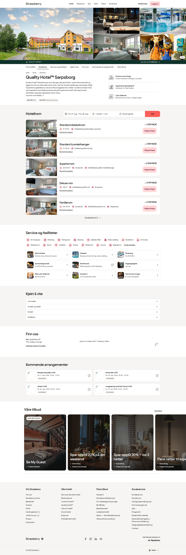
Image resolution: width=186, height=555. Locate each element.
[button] (41, 128)
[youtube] (101, 539)
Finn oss (85, 67)
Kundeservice (137, 495)
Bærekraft (30, 501)
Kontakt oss (136, 498)
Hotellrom (43, 67)
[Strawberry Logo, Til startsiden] (33, 4)
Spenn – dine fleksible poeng (108, 515)
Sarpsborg (43, 73)
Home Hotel (66, 512)
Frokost (29, 505)
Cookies (135, 528)
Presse (28, 519)
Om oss (29, 495)
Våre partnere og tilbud (105, 519)
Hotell (27, 73)
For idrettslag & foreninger (107, 501)
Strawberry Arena (33, 498)
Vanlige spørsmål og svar (142, 501)
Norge (34, 73)
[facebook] (85, 539)
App (133, 508)
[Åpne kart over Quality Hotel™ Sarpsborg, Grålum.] (156, 344)
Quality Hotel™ (67, 505)
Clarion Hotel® (67, 508)
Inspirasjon (30, 522)
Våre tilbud (121, 67)
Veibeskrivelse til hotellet (36, 346)
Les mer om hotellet (34, 95)
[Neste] (54, 128)
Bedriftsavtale (102, 508)
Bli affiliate (100, 505)
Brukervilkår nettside (140, 515)
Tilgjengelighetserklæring (142, 525)
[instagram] (90, 539)
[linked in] (96, 539)
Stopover (65, 515)
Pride (28, 508)
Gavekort (100, 495)
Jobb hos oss (31, 515)
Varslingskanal (32, 512)
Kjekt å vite (74, 67)
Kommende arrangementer (103, 67)
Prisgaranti (136, 512)
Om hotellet (30, 67)
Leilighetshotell (102, 512)
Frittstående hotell (68, 519)
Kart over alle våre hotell (70, 495)
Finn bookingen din (139, 505)
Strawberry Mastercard (105, 498)
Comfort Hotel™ (67, 501)
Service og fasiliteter (58, 67)
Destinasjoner (66, 498)
